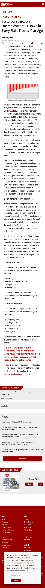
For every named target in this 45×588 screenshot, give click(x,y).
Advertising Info (7, 540)
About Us (5, 542)
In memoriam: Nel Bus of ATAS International (16, 422)
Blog (25, 517)
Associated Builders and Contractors (20, 68)
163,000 (10, 111)
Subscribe (27, 525)
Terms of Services (8, 530)
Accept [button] (16, 580)
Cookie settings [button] (15, 575)
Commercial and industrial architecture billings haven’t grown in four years (20, 428)
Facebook (27, 540)
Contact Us (28, 530)
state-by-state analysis (25, 61)
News (10, 12)
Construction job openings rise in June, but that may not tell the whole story (22, 451)
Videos (26, 519)
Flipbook (29, 484)
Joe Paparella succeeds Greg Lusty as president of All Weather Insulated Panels (20, 436)
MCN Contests (7, 545)
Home (4, 12)
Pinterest (27, 551)
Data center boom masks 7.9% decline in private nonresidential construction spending (18, 443)
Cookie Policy (6, 533)
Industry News (11, 16)
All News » (22, 459)
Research (27, 527)
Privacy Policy (6, 527)
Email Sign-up (29, 522)
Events (4, 537)
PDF (40, 484)
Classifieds (5, 548)
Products (5, 522)
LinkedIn (27, 545)
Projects (5, 525)
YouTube (27, 548)
